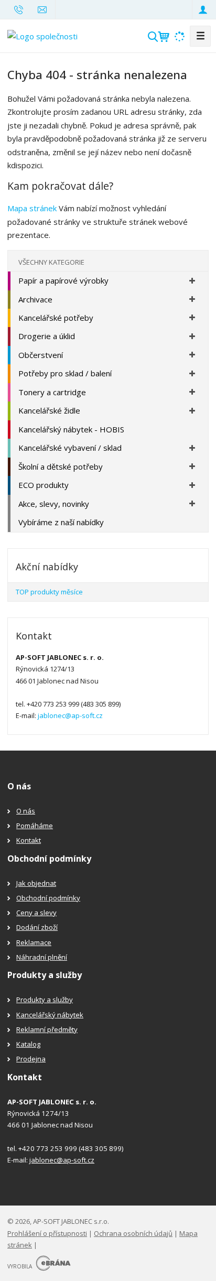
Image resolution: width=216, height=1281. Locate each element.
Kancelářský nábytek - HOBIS (71, 429)
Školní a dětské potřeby (60, 466)
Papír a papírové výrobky (63, 280)
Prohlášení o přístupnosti (47, 1233)
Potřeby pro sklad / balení (65, 373)
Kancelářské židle (49, 410)
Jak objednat (36, 883)
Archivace (35, 299)
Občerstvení (40, 355)
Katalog (28, 1044)
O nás (25, 811)
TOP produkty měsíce (49, 591)
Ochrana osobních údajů (133, 1233)
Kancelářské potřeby (55, 317)
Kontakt (28, 840)
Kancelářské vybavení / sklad (70, 447)
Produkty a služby (44, 999)
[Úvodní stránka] (42, 35)
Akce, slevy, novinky (53, 503)
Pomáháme (34, 825)
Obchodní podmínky (48, 898)
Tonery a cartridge (52, 392)
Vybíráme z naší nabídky (61, 522)
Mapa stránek (32, 208)
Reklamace (33, 942)
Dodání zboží (37, 927)
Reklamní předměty (47, 1029)
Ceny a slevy (36, 912)
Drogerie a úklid (46, 336)
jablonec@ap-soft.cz (70, 715)
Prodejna (31, 1058)
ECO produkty (43, 485)
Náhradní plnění (41, 957)
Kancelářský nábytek (49, 1014)
